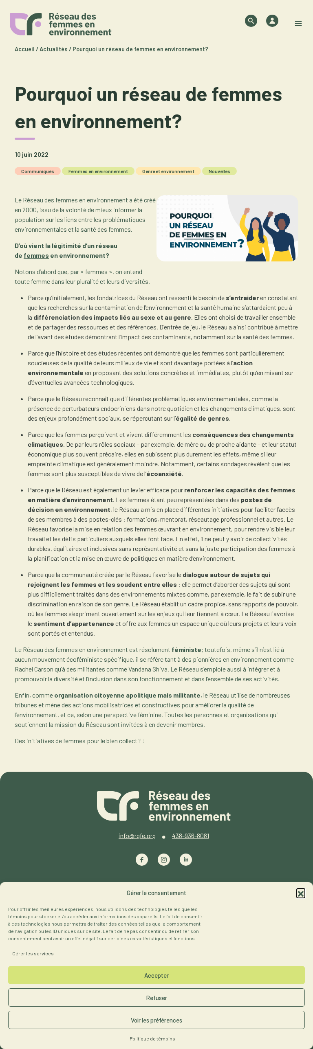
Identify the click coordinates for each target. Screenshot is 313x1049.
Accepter (156, 975)
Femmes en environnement (98, 171)
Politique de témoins (152, 1038)
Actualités (54, 49)
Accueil (25, 49)
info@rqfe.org (137, 835)
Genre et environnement (168, 171)
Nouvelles (219, 171)
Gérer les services (33, 953)
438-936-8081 (190, 835)
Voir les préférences (156, 1020)
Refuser (156, 997)
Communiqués (37, 171)
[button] (301, 893)
